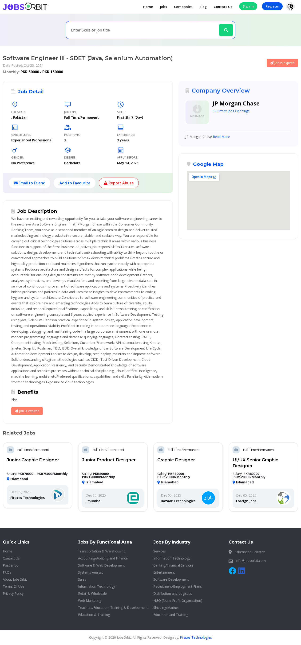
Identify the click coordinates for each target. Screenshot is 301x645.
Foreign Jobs (246, 501)
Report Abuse (120, 183)
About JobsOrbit (15, 579)
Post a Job (11, 565)
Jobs (163, 6)
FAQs (7, 572)
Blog (203, 6)
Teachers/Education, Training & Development (113, 607)
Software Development (171, 579)
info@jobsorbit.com (251, 560)
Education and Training (170, 614)
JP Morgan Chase (236, 103)
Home (148, 6)
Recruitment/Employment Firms (177, 586)
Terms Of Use (13, 586)
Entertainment (164, 572)
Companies (183, 6)
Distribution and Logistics (172, 593)
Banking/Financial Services (173, 565)
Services (159, 551)
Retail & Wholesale (92, 593)
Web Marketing (89, 600)
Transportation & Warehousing (101, 551)
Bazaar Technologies (178, 501)
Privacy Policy (13, 593)
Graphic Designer (176, 459)
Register (272, 6)
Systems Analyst (90, 572)
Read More (221, 136)
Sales (82, 579)
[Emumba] (133, 498)
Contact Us (223, 6)
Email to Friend (31, 183)
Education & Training (94, 614)
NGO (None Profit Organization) (177, 600)
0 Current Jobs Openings (231, 111)
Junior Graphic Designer (33, 459)
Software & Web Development (101, 565)
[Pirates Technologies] (58, 495)
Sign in (248, 6)
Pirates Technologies (27, 497)
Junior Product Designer (109, 459)
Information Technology (96, 586)
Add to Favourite (75, 183)
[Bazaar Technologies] (208, 498)
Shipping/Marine (165, 607)
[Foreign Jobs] (284, 498)
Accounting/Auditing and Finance (103, 558)
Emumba (93, 501)
